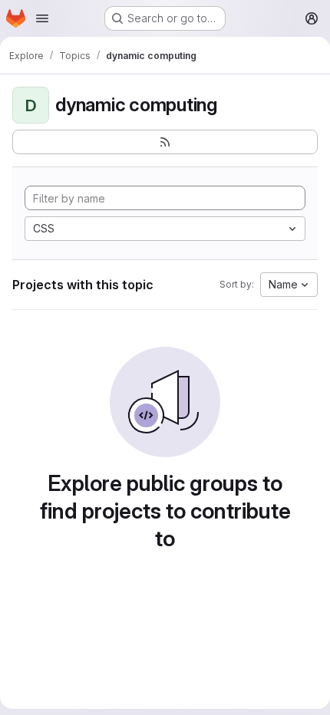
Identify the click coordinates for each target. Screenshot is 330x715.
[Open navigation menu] (42, 18)
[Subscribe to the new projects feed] (165, 142)
